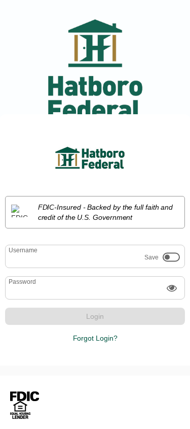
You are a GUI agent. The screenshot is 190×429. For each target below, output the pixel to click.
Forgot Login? (95, 338)
